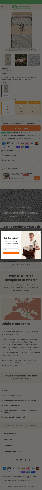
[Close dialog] (39, 232)
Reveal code (11, 252)
